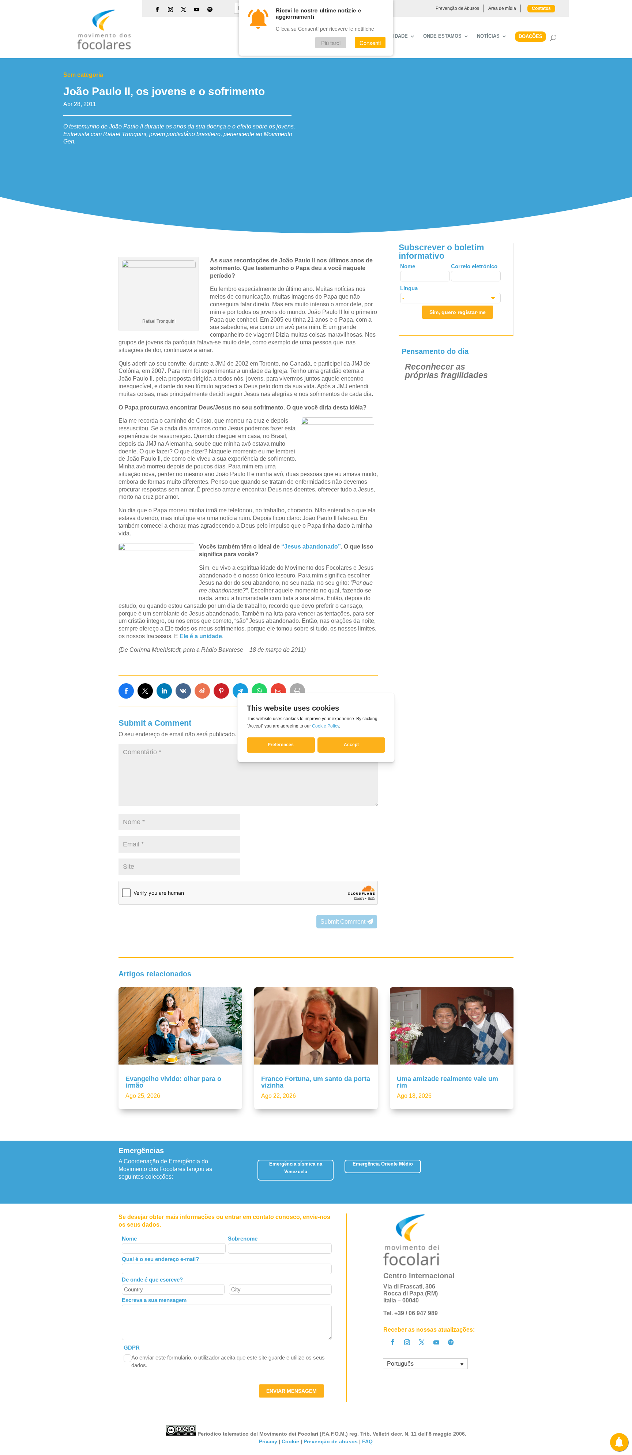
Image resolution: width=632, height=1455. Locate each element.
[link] (126, 691)
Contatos (541, 8)
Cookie (290, 1441)
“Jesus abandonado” (311, 546)
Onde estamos (442, 36)
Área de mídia (502, 8)
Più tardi (331, 42)
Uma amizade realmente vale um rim (447, 1082)
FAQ (367, 1441)
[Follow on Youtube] (197, 9)
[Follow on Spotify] (210, 9)
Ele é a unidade (201, 636)
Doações (530, 36)
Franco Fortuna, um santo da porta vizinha (315, 1082)
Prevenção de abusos (331, 1441)
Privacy (268, 1441)
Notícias (488, 36)
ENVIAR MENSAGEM (291, 1391)
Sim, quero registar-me (457, 312)
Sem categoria (83, 75)
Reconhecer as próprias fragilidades (446, 371)
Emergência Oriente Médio (383, 1164)
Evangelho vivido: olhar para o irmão (173, 1082)
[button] (513, 1172)
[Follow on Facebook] (157, 9)
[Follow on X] (183, 9)
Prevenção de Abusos (457, 8)
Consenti (370, 42)
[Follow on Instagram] (170, 9)
